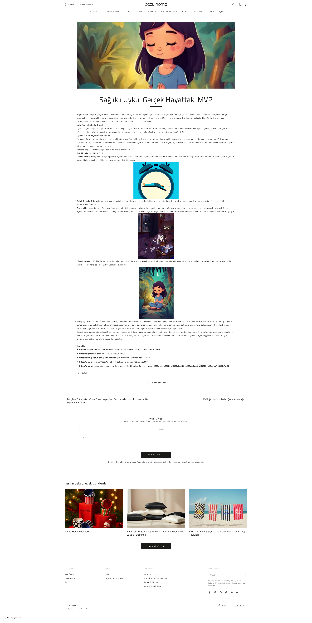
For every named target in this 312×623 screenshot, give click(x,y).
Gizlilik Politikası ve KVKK (155, 578)
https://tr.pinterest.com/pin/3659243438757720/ (102, 353)
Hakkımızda (70, 578)
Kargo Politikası (151, 582)
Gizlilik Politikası (170, 461)
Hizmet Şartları (188, 461)
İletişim (107, 574)
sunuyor (202, 321)
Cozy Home (74, 605)
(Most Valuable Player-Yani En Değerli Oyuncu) (135, 114)
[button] (233, 4)
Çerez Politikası (151, 574)
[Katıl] (246, 575)
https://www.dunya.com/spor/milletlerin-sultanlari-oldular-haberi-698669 (113, 361)
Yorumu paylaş (156, 454)
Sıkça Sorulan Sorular (114, 578)
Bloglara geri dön (157, 383)
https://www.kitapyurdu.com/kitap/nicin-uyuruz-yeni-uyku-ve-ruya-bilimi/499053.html (119, 349)
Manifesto (69, 574)
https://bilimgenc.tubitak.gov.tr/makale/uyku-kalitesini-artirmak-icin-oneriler (115, 357)
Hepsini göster (156, 546)
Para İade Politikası (152, 586)
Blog (66, 582)
